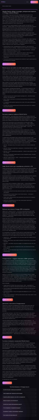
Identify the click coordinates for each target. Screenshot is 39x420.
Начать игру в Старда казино (9, 64)
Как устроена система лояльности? (10, 415)
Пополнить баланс (7, 337)
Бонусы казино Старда (6, 5)
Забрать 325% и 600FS (7, 299)
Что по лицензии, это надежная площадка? (11, 407)
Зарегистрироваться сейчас (9, 162)
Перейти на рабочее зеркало (9, 110)
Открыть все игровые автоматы (9, 254)
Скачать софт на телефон (8, 205)
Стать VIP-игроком (7, 382)
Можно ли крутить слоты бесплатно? (10, 400)
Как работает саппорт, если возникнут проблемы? (13, 411)
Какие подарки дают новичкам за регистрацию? (12, 393)
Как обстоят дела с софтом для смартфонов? (12, 389)
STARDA (3, 2)
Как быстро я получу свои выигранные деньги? (12, 404)
